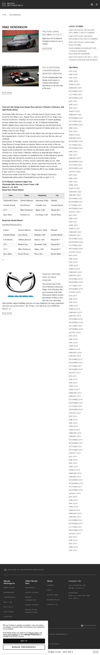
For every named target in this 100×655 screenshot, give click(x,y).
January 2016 (75, 436)
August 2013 (75, 534)
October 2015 (75, 446)
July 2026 (73, 71)
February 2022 (75, 192)
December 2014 (75, 480)
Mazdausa (30, 588)
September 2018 (76, 329)
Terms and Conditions (10, 635)
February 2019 (75, 312)
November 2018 (76, 322)
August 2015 (75, 453)
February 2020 (75, 272)
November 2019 (76, 282)
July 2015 (73, 457)
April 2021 (73, 225)
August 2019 (75, 292)
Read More (47, 48)
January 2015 (75, 477)
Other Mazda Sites (31, 582)
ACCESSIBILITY (89, 625)
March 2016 (74, 430)
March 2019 (74, 309)
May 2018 (73, 343)
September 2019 (76, 289)
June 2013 (73, 540)
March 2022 (74, 188)
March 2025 (74, 111)
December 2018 (75, 319)
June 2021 (73, 219)
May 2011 (73, 550)
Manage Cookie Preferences (53, 634)
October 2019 (75, 286)
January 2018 (75, 356)
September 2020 (76, 249)
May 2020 (73, 262)
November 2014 (76, 483)
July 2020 (73, 255)
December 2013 (75, 520)
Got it (24, 641)
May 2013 (73, 544)
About (49, 581)
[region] (24, 637)
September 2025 (76, 98)
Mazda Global (32, 592)
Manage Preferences (24, 647)
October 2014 (75, 487)
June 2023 (73, 152)
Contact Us (52, 604)
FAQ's (49, 590)
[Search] (92, 4)
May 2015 (73, 463)
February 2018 (75, 353)
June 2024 (73, 128)
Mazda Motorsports (15, 4)
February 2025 (75, 115)
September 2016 (76, 410)
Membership (9, 592)
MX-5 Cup (8, 602)
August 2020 (75, 252)
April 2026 (73, 81)
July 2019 (73, 296)
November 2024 (76, 118)
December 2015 (75, 440)
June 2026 (73, 74)
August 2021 (75, 212)
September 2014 (76, 490)
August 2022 (75, 172)
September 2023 (76, 148)
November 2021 (76, 202)
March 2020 (74, 269)
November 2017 (76, 363)
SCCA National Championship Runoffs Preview (52, 70)
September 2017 (76, 369)
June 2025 (73, 105)
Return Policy (53, 600)
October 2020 (75, 245)
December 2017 (75, 359)
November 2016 (76, 403)
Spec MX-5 (8, 607)
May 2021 (73, 222)
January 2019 (75, 316)
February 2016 (75, 433)
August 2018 (75, 332)
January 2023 (75, 158)
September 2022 (76, 168)
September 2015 (76, 450)
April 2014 (73, 507)
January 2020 (75, 275)
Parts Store (9, 588)
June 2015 (73, 460)
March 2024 (74, 135)
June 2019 (73, 299)
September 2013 (76, 530)
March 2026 (74, 84)
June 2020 (73, 259)
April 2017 (73, 386)
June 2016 (73, 420)
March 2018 (74, 349)
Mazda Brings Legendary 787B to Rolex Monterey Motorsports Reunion (82, 51)
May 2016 (73, 423)
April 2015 (73, 467)
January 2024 (75, 138)
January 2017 (75, 396)
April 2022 (73, 185)
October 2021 (75, 205)
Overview (8, 616)
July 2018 (73, 336)
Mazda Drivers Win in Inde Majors (51, 277)
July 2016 (73, 416)
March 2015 (74, 470)
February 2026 (75, 88)
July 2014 (73, 497)
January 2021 (75, 235)
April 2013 (73, 547)
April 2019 (73, 306)
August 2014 (75, 493)
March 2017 (74, 389)
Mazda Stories (32, 605)
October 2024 (75, 121)
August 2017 (75, 373)
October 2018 (75, 326)
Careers (50, 585)
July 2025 (73, 101)
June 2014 (73, 500)
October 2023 (75, 145)
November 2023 (76, 141)
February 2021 (75, 232)
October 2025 (75, 94)
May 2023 (73, 155)
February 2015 (75, 473)
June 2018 (73, 339)
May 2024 (73, 131)
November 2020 (76, 242)
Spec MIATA (9, 612)
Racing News (53, 595)
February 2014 (75, 513)
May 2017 (73, 383)
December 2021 (75, 198)
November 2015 (76, 443)
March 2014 (74, 510)
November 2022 (76, 162)
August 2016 (75, 413)
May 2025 (73, 108)
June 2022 (73, 178)
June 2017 (73, 379)
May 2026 (73, 78)
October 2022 (75, 165)
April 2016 (73, 426)
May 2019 (73, 302)
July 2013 (73, 537)
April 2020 (73, 265)
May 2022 (73, 182)
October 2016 (75, 406)
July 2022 (73, 175)
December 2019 (75, 279)
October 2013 (75, 527)
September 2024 (76, 125)
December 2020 (75, 239)
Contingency (10, 597)
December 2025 (75, 91)
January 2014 (75, 517)
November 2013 (76, 523)
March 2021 (74, 229)
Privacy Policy (34, 633)
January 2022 (75, 195)
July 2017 (73, 376)
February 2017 (75, 393)
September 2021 (76, 208)
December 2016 (75, 399)
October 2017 (75, 366)
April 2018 (73, 346)
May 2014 (73, 503)
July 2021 (73, 215)
